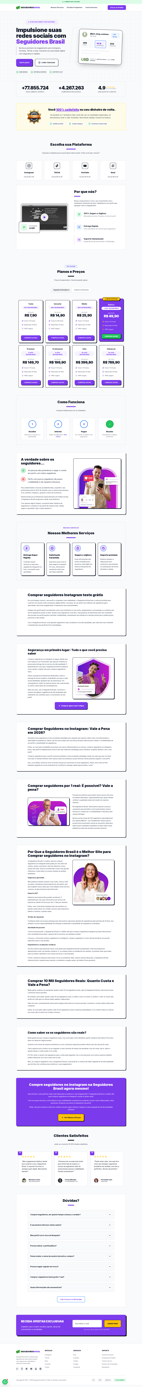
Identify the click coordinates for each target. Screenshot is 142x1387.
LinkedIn (76, 1358)
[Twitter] (26, 1369)
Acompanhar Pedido (109, 1358)
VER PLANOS (24, 63)
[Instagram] (22, 1369)
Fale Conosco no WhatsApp (71, 1299)
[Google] (17, 1369)
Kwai (46, 1361)
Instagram (48, 1355)
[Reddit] (36, 1369)
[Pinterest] (40, 1369)
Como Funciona (91, 7)
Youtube (47, 1364)
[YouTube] (31, 1369)
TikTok (47, 1358)
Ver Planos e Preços (71, 1117)
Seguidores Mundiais (81, 290)
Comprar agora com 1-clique (71, 705)
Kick (74, 1355)
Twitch (47, 1367)
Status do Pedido (116, 7)
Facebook (76, 1367)
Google (75, 1364)
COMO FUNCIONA (46, 62)
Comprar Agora (30, 338)
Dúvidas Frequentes (74, 7)
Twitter (75, 1361)
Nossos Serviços (57, 7)
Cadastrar (112, 1324)
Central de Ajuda (107, 1355)
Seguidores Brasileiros (61, 290)
